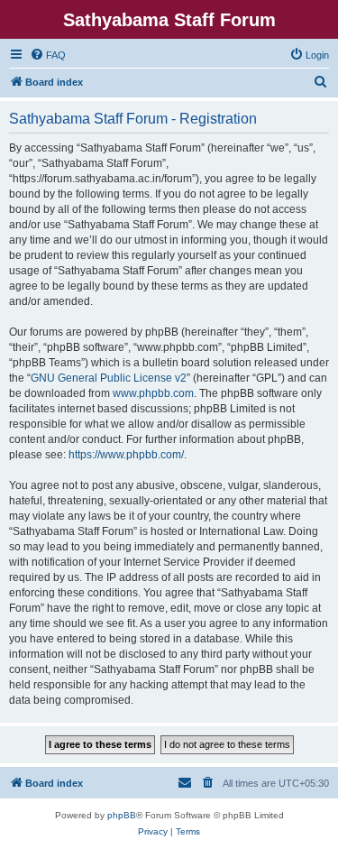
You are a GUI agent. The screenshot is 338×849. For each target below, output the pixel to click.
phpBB (121, 815)
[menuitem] (48, 55)
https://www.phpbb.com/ (126, 454)
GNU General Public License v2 (109, 378)
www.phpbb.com (153, 393)
